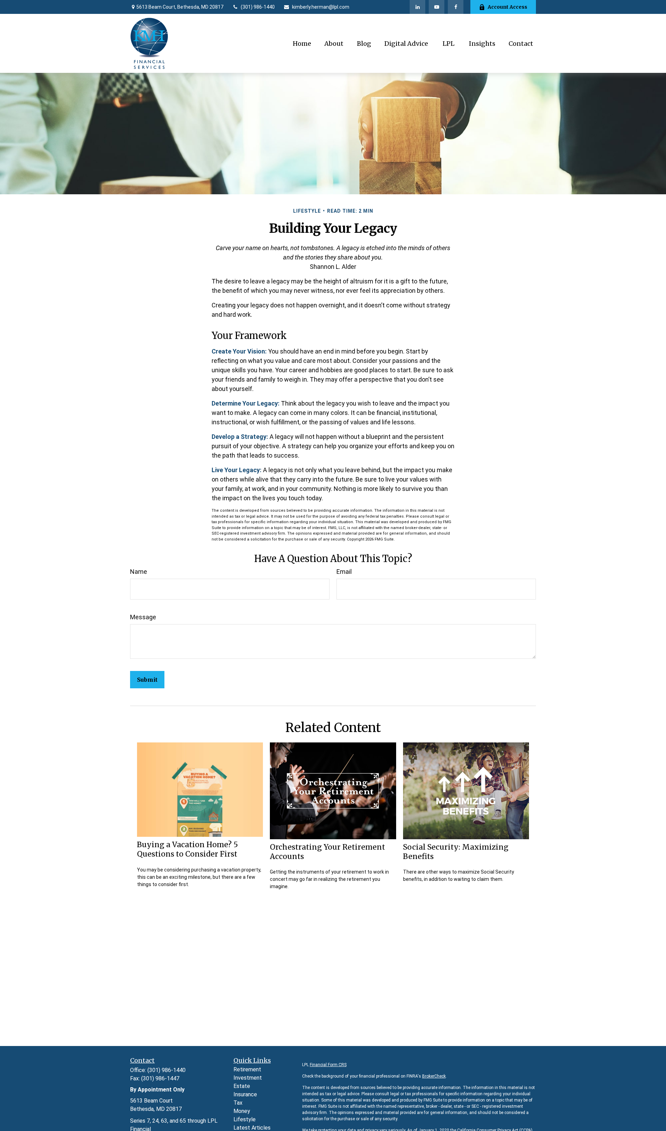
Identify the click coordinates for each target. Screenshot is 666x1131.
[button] (302, 43)
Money (241, 1111)
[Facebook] (455, 7)
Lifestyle (244, 1119)
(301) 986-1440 (258, 7)
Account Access (507, 7)
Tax (237, 1102)
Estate (241, 1086)
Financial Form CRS (328, 1064)
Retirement (247, 1069)
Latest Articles (252, 1127)
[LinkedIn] (417, 7)
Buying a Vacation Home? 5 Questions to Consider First (187, 849)
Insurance (245, 1094)
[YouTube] (436, 7)
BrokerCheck (434, 1076)
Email (344, 571)
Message (143, 617)
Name (138, 571)
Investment (247, 1077)
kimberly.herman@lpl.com (320, 7)
